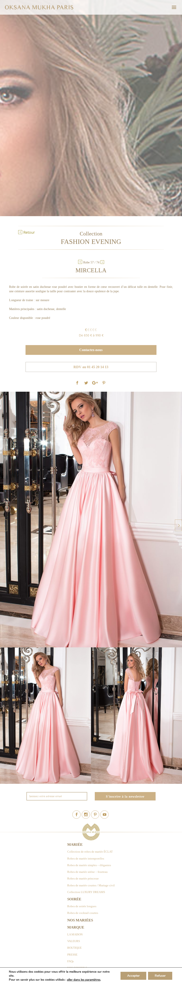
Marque (75, 927)
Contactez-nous (91, 350)
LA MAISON (75, 934)
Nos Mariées (80, 920)
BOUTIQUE (74, 947)
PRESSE (72, 954)
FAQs (70, 961)
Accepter (133, 976)
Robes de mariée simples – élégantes (89, 865)
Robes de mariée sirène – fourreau (87, 871)
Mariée (75, 844)
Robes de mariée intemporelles (85, 858)
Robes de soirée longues (81, 906)
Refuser (160, 976)
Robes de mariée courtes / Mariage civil (91, 885)
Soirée (74, 899)
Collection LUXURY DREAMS (86, 892)
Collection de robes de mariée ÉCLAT (90, 851)
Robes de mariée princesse (83, 878)
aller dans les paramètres (83, 980)
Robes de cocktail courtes (82, 913)
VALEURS (73, 941)
